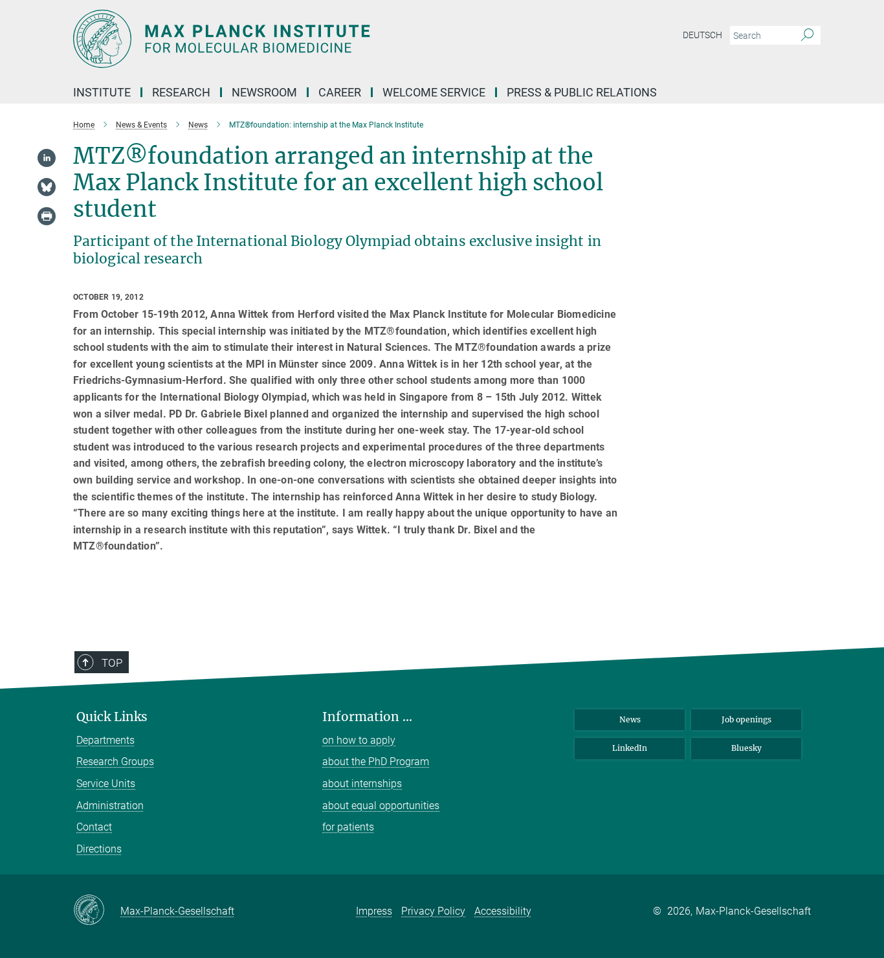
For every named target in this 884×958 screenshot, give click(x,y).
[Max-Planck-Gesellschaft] (96, 910)
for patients (348, 827)
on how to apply (358, 740)
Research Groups (115, 761)
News (630, 719)
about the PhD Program (375, 761)
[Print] (46, 216)
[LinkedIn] (46, 158)
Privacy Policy (433, 911)
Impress (374, 911)
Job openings (746, 719)
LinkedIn (629, 748)
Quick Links (112, 716)
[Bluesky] (46, 187)
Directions (99, 849)
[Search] (807, 36)
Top (112, 662)
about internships (362, 783)
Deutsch (702, 35)
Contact (94, 827)
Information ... (367, 716)
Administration (110, 805)
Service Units (105, 783)
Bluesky (746, 748)
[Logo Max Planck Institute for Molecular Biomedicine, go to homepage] (315, 39)
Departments (105, 740)
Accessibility (502, 911)
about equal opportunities (380, 805)
